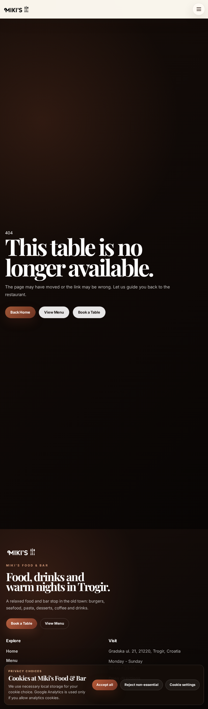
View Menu (54, 312)
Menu (12, 660)
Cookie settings (182, 685)
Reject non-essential (142, 685)
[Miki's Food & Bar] (16, 9)
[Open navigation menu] (199, 9)
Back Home (20, 312)
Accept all (104, 685)
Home (12, 651)
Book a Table (89, 312)
